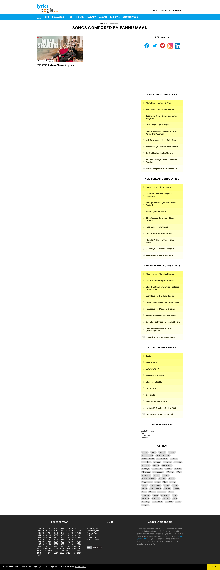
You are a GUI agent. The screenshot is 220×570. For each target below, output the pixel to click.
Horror (172, 479)
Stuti (178, 502)
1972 (50, 539)
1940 (50, 531)
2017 (79, 551)
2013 (56, 551)
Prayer (152, 492)
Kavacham (146, 462)
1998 (62, 546)
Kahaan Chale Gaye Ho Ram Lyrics (162, 132)
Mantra (157, 462)
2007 (68, 548)
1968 (73, 537)
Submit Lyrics (92, 528)
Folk (179, 472)
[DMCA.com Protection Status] (94, 548)
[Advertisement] (162, 71)
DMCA (89, 535)
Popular (165, 11)
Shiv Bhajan (158, 502)
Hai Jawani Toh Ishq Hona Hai (159, 414)
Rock (156, 495)
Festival (170, 472)
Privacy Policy (93, 533)
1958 (62, 535)
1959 (68, 535)
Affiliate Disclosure (94, 539)
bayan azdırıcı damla (23, 514)
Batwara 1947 (152, 369)
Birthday (178, 462)
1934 (62, 528)
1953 (79, 533)
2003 (44, 548)
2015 (68, 551)
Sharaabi (156, 498)
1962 (39, 537)
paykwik (36, 514)
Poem (177, 489)
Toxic (148, 356)
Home (46, 17)
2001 (79, 546)
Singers (144, 433)
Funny (157, 475)
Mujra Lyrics (160, 274)
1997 (56, 546)
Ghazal (166, 475)
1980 (50, 542)
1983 (68, 542)
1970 (39, 539)
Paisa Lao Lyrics (161, 168)
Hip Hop (162, 479)
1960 (73, 535)
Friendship (146, 475)
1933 (56, 528)
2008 (73, 548)
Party (145, 489)
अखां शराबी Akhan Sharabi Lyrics (55, 65)
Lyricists (144, 437)
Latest (155, 11)
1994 (39, 546)
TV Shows (115, 17)
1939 (44, 531)
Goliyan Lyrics (159, 233)
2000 (73, 546)
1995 (44, 546)
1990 (62, 544)
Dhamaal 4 (151, 388)
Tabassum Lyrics (160, 109)
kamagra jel (45, 514)
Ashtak (162, 452)
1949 (56, 533)
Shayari (166, 498)
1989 (56, 544)
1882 (39, 528)
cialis (12, 514)
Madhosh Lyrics (162, 146)
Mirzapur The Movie (155, 375)
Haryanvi (91, 17)
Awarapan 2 (151, 362)
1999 (68, 546)
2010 (39, 551)
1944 (73, 531)
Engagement (159, 472)
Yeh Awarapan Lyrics (161, 140)
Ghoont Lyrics (162, 302)
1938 (39, 531)
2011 (44, 551)
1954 (39, 535)
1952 (73, 533)
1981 (56, 542)
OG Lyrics (160, 337)
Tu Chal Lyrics (159, 153)
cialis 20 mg (5, 514)
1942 (62, 531)
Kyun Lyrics (157, 227)
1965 (56, 537)
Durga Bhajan (148, 455)
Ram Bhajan (163, 459)
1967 (68, 537)
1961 (79, 535)
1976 (73, 539)
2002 (39, 548)
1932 (50, 528)
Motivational (156, 485)
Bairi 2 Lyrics (160, 296)
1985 (79, 542)
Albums (103, 17)
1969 (79, 537)
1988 (50, 544)
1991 (68, 544)
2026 (39, 555)
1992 (73, 544)
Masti (145, 485)
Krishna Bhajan (148, 459)
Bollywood (58, 17)
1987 (44, 544)
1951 (68, 533)
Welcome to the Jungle (156, 401)
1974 (62, 539)
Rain (171, 492)
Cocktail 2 (150, 395)
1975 (68, 539)
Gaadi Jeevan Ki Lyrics (161, 280)
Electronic (146, 472)
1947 (44, 533)
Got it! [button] (213, 567)
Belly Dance (167, 465)
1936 (73, 528)
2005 (56, 548)
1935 (68, 528)
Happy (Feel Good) (149, 479)
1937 (79, 528)
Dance (156, 465)
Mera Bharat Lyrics (159, 103)
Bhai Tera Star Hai (154, 382)
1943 (68, 531)
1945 (79, 531)
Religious (146, 495)
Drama (169, 469)
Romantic (165, 495)
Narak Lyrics (156, 211)
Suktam (145, 505)
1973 (56, 539)
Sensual (146, 498)
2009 (79, 548)
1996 (50, 546)
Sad (175, 495)
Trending (177, 11)
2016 (73, 551)
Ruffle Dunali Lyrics (161, 315)
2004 (50, 548)
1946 (39, 533)
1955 (44, 535)
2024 (73, 553)
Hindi (70, 17)
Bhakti (145, 452)
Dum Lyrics (158, 125)
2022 (62, 553)
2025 (79, 553)
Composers (145, 435)
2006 (62, 548)
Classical (146, 465)
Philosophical (156, 489)
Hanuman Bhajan (163, 455)
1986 (39, 544)
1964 (50, 537)
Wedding (146, 502)
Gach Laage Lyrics (163, 322)
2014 (62, 551)
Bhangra (168, 462)
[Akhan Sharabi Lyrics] (60, 49)
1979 (44, 542)
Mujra (167, 485)
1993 (79, 544)
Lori (165, 482)
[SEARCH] (181, 17)
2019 (44, 553)
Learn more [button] (80, 567)
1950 (62, 533)
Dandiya (146, 469)
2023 (68, 553)
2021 (56, 553)
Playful (167, 489)
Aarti (154, 452)
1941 (56, 531)
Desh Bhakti (158, 469)
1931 (44, 528)
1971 (44, 539)
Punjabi (80, 17)
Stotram (170, 502)
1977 (79, 539)
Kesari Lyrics (160, 309)
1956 (50, 535)
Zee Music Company (45, 61)
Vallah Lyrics (159, 255)
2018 (39, 553)
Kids (158, 482)
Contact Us (91, 537)
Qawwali (162, 492)
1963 (44, 537)
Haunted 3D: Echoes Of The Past (161, 408)
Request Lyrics (130, 17)
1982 (62, 542)
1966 (62, 537)
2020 (50, 553)
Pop (144, 492)
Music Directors (147, 431)
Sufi (175, 498)
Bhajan (172, 452)
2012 (50, 551)
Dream (178, 469)
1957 (56, 535)
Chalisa (174, 459)
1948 (50, 533)
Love (173, 482)
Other (176, 485)
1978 (39, 542)
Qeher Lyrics (160, 249)
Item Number (147, 482)
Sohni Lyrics (158, 187)
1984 (73, 542)
